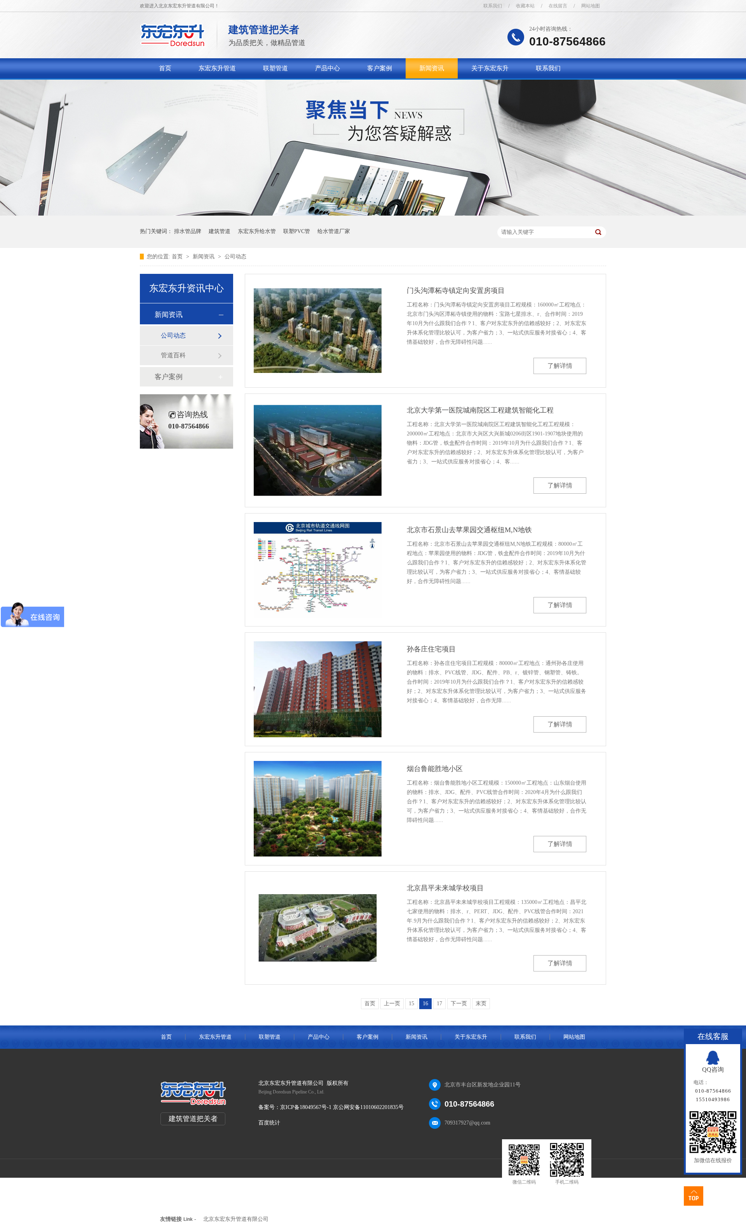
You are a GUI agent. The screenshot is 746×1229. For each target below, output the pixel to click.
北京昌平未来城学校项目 (445, 888)
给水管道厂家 (333, 231)
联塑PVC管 (296, 231)
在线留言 (558, 6)
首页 (165, 68)
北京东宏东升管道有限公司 (235, 1219)
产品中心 (327, 68)
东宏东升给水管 (257, 231)
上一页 (392, 1003)
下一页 (459, 1003)
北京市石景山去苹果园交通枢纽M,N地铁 (469, 530)
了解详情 (559, 365)
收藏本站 (525, 6)
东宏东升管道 (217, 68)
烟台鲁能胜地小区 (435, 769)
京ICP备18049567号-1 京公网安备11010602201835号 (342, 1107)
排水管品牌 (187, 231)
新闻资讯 (431, 68)
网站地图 (590, 6)
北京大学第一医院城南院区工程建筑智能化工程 (480, 410)
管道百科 (173, 355)
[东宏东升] (173, 45)
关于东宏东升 (490, 68)
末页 (481, 1003)
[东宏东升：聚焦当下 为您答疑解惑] (373, 214)
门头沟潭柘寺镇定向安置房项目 (456, 290)
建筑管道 (219, 231)
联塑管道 (275, 68)
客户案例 (379, 68)
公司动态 (235, 256)
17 (439, 1003)
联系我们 (492, 6)
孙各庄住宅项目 (431, 649)
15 (411, 1003)
